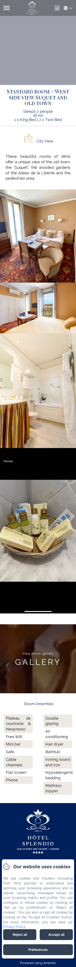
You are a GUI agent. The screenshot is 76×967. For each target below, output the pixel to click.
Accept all (56, 934)
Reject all (20, 934)
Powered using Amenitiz (38, 963)
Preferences (38, 949)
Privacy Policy (14, 927)
